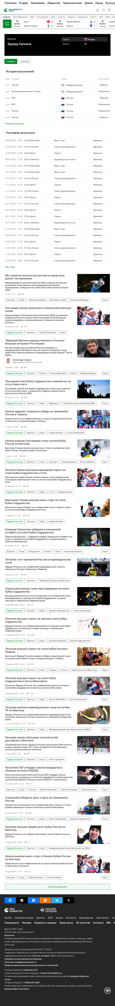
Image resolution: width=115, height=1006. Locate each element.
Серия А (71, 17)
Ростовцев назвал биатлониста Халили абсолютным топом (38, 309)
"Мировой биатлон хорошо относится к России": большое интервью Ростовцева (35, 342)
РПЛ (32, 17)
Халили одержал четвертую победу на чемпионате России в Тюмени (36, 413)
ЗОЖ (50, 917)
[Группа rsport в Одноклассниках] (45, 900)
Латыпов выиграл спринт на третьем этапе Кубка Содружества (36, 620)
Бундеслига (83, 17)
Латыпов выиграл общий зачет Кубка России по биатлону (35, 828)
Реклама (26, 922)
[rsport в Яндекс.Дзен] (22, 900)
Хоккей (59, 917)
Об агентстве (83, 922)
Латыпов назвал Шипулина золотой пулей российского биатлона (31, 739)
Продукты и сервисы (45, 922)
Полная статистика (14, 123)
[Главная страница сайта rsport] (19, 10)
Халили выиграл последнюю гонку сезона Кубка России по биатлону (35, 442)
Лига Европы (42, 17)
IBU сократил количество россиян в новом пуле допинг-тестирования (35, 277)
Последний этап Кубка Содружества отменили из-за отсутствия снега (38, 383)
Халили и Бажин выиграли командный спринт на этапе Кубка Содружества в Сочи (35, 471)
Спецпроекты (11, 922)
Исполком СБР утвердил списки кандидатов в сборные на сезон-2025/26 (33, 769)
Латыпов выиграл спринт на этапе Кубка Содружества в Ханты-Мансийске (30, 680)
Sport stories (102, 917)
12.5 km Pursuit (31, 147)
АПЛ (53, 17)
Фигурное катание (24, 917)
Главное (6, 17)
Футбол (8, 917)
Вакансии (9, 935)
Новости (25, 61)
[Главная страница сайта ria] (4, 10)
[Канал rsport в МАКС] (10, 900)
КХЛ (101, 17)
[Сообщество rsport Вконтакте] (33, 900)
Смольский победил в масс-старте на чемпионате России (36, 799)
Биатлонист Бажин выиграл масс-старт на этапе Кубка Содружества (35, 502)
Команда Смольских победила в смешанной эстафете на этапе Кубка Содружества (32, 531)
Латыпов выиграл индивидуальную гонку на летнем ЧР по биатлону (37, 709)
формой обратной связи (16, 989)
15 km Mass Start (32, 140)
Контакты (98, 922)
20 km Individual (31, 159)
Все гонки (10, 267)
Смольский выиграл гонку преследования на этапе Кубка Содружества (37, 590)
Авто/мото (71, 917)
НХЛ (108, 17)
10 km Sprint (29, 153)
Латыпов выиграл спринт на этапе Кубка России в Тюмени (36, 650)
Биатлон (11, 39)
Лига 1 (93, 17)
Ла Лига (61, 17)
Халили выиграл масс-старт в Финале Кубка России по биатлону (38, 858)
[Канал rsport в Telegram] (57, 900)
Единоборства (86, 917)
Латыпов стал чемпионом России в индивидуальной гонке (38, 561)
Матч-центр (7, 24)
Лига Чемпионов (20, 17)
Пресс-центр (66, 922)
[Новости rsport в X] (68, 900)
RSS (108, 922)
